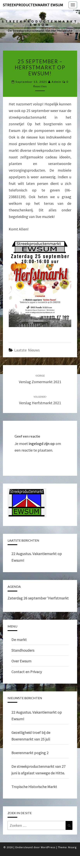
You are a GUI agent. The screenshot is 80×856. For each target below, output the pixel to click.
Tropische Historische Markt (34, 786)
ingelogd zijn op (42, 443)
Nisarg (72, 847)
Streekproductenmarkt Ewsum (33, 4)
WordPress (48, 847)
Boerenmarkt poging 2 (30, 752)
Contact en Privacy (26, 671)
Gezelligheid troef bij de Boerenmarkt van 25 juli (30, 735)
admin (56, 81)
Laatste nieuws (27, 350)
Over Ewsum (21, 660)
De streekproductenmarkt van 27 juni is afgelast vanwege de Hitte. (38, 769)
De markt (19, 639)
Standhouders (22, 650)
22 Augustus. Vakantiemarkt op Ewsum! (36, 715)
